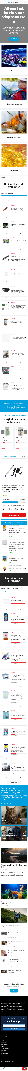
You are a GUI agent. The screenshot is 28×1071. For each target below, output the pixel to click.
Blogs (2, 1046)
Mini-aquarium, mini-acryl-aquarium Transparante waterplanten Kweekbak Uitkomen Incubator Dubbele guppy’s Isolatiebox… (18, 696)
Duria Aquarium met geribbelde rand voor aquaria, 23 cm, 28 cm (18, 273)
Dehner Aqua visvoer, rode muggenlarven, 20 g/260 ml (16, 322)
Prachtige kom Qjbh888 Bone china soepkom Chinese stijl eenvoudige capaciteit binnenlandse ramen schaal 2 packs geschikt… (16, 546)
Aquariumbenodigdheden (15, 539)
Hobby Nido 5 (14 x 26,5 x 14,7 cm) (18, 240)
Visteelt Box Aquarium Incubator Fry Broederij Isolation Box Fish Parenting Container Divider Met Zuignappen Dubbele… (18, 387)
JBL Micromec (19, 437)
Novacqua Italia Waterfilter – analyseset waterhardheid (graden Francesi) (18, 715)
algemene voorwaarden (6, 1059)
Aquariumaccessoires (14, 525)
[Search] (25, 2)
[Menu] (2, 2)
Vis (2, 881)
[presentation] (2, 432)
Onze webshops (5, 1048)
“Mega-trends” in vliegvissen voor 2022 (14, 866)
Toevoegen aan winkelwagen (14, 514)
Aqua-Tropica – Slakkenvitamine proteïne (7, 439)
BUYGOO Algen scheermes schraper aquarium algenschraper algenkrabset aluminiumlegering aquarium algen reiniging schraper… (18, 307)
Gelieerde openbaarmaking (7, 1061)
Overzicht (3, 1042)
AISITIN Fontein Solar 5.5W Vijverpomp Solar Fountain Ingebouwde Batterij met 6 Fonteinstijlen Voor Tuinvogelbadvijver (17, 658)
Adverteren (3, 1050)
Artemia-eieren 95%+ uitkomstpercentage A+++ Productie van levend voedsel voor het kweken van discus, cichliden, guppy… (18, 638)
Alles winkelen (4, 1044)
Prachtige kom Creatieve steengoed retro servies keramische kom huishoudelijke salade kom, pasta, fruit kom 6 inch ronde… (18, 290)
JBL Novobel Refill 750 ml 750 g (17, 568)
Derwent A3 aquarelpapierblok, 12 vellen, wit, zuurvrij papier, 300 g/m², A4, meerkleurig (18, 354)
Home (2, 1040)
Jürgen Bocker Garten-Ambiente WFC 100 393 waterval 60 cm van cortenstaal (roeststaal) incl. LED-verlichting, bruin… (18, 210)
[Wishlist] (10, 1069)
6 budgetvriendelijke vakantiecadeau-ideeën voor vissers (15, 962)
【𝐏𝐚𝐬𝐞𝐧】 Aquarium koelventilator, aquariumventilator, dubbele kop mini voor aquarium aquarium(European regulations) (18, 339)
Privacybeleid (4, 1057)
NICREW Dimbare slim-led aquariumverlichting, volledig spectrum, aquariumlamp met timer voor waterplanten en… (18, 258)
